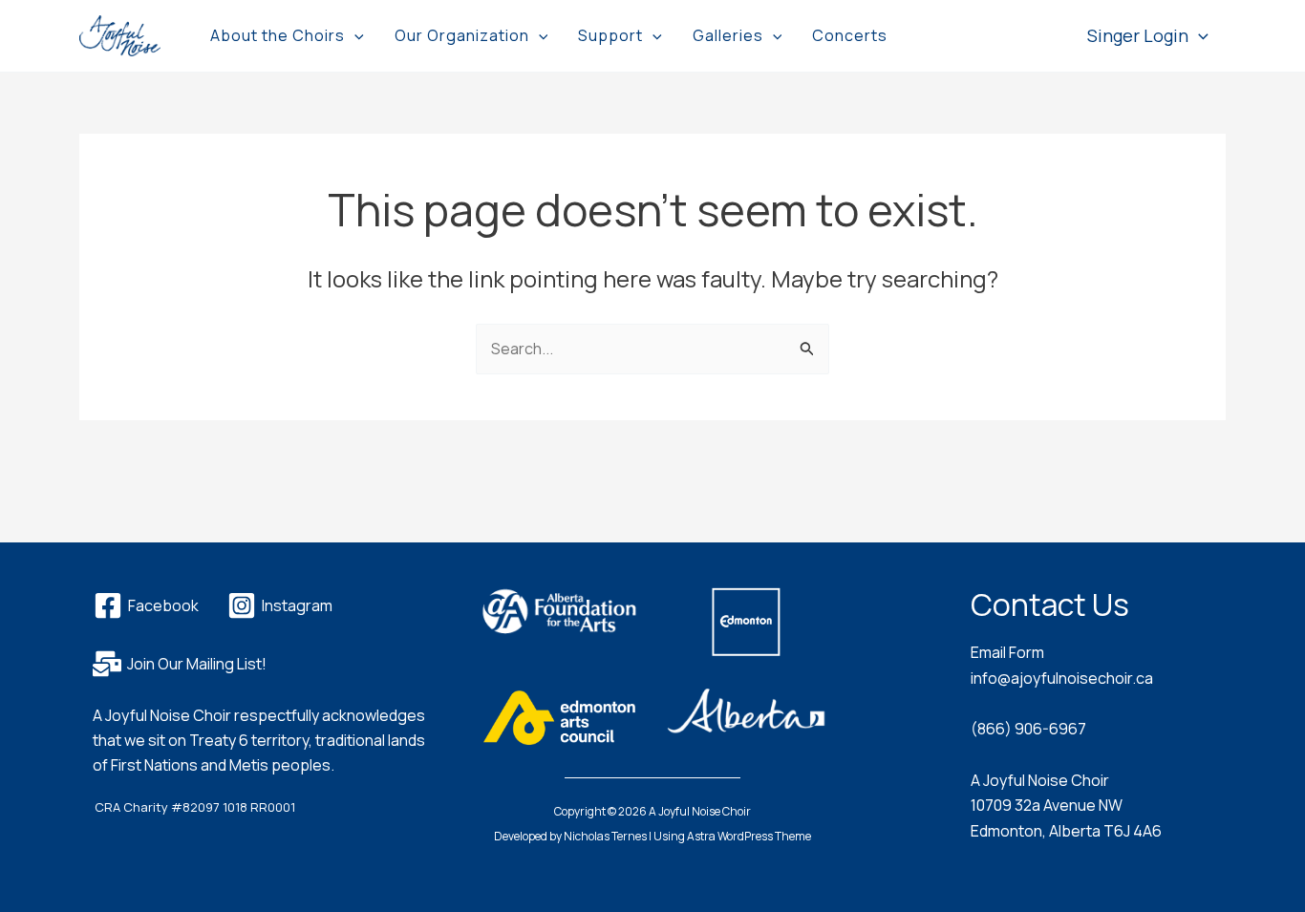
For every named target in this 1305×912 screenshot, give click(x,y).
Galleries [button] (728, 35)
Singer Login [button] (1137, 35)
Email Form (1007, 652)
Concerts (850, 35)
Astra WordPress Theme (749, 836)
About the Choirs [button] (277, 35)
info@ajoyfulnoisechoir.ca (1062, 678)
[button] (354, 35)
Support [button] (610, 35)
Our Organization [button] (462, 35)
